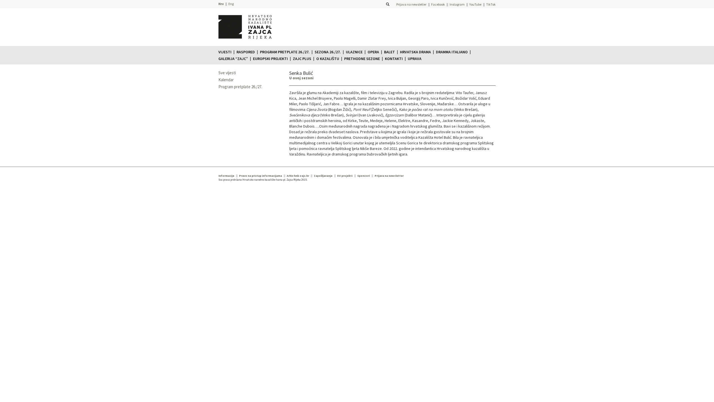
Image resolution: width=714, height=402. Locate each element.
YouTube (475, 4)
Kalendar (226, 79)
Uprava (414, 58)
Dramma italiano (452, 51)
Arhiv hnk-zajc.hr (298, 176)
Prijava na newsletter (411, 4)
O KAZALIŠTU (327, 58)
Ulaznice (354, 51)
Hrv (221, 4)
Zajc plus (302, 58)
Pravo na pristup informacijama (260, 176)
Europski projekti (270, 58)
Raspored (246, 51)
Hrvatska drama (415, 51)
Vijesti (224, 51)
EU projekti (345, 176)
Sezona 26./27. (328, 51)
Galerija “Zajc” (233, 58)
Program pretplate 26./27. (285, 51)
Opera (373, 51)
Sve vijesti (227, 72)
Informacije (226, 176)
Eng (231, 4)
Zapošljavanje (323, 176)
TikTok (491, 4)
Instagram (457, 4)
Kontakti (394, 58)
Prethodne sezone (362, 58)
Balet (389, 51)
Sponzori (363, 176)
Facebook (438, 4)
